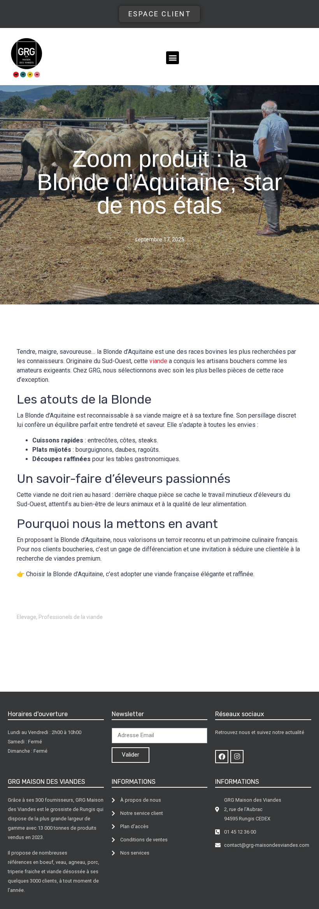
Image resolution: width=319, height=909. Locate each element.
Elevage (26, 617)
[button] (172, 57)
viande (158, 361)
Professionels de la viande (71, 617)
